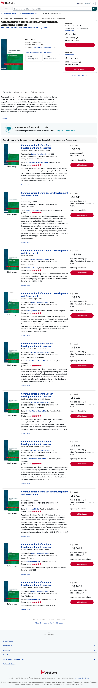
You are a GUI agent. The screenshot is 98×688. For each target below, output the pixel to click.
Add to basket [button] (79, 45)
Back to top (49, 634)
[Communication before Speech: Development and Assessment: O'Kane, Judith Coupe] (11, 312)
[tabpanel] (31, 108)
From (32, 57)
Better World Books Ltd (36, 361)
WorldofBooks (32, 268)
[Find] (94, 9)
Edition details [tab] (37, 92)
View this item (69, 30)
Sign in (87, 3)
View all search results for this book (49, 623)
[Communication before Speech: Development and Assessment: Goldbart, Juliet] (11, 269)
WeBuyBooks (31, 311)
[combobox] (52, 9)
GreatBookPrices (33, 561)
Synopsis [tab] (7, 92)
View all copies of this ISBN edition (39, 52)
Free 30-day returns (79, 75)
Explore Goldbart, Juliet (66, 131)
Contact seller (25, 185)
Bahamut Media (32, 509)
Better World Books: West (37, 162)
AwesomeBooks (32, 210)
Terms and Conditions (82, 678)
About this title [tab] (20, 92)
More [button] (5, 119)
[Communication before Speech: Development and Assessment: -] (11, 212)
